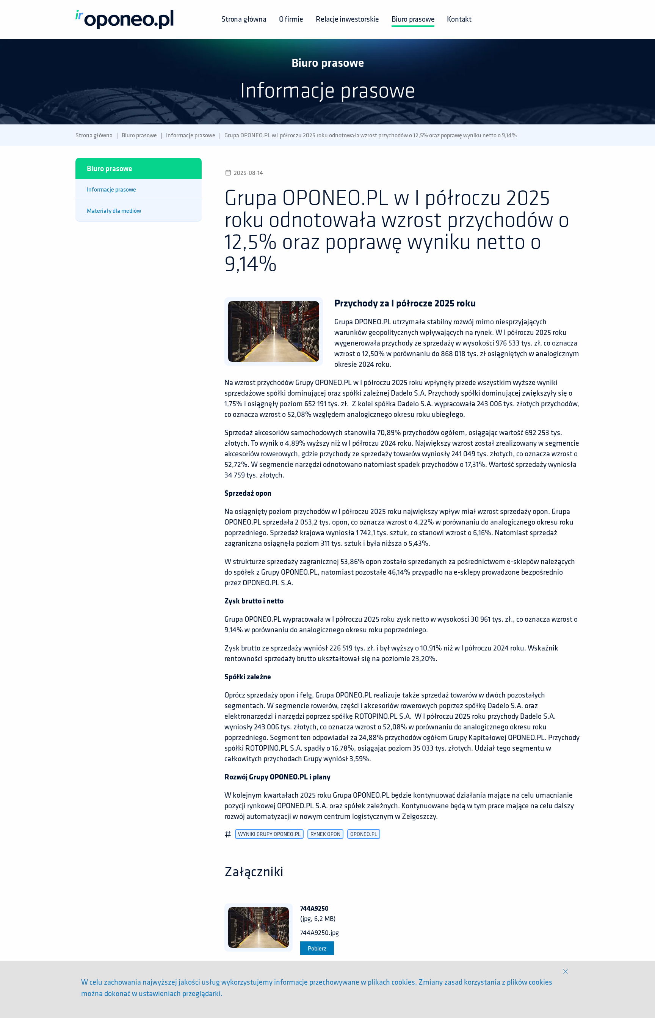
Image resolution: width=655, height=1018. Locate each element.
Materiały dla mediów (114, 210)
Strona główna (243, 19)
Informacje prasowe (190, 135)
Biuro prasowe (413, 19)
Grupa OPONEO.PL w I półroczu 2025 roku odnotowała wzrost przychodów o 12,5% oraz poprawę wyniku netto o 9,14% (370, 135)
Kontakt (459, 19)
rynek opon (325, 834)
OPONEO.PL (363, 834)
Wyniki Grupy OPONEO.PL (269, 834)
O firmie (291, 19)
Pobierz (317, 948)
